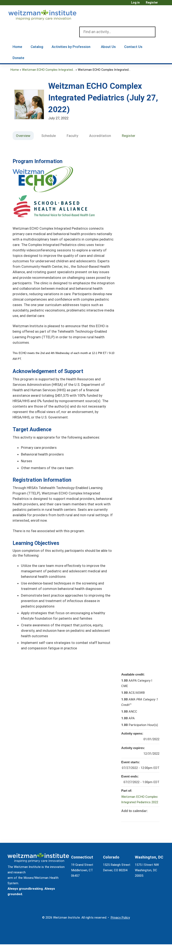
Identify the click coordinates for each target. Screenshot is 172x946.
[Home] (48, 14)
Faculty (72, 136)
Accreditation (100, 136)
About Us (108, 47)
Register (152, 2)
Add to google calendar (140, 817)
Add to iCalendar (151, 816)
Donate (18, 58)
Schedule (48, 136)
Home (17, 47)
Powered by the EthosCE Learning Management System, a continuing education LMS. (151, 937)
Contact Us (133, 47)
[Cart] (162, 4)
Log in (135, 2)
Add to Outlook (156, 817)
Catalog (37, 47)
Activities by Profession (71, 47)
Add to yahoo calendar (145, 817)
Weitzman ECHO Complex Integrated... (48, 70)
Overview (23, 136)
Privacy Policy (120, 917)
